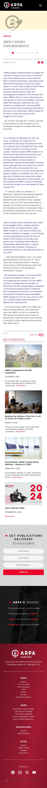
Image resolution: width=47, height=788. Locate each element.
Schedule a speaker (23, 697)
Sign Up (23, 572)
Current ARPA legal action (23, 719)
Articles (23, 731)
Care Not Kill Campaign (23, 711)
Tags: (5, 333)
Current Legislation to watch (23, 716)
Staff (23, 689)
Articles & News (23, 727)
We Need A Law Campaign (23, 709)
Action (23, 741)
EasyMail (23, 750)
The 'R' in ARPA (23, 684)
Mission (23, 682)
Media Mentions (23, 733)
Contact (23, 695)
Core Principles (23, 687)
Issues (23, 705)
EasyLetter (23, 753)
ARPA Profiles (23, 748)
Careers (23, 692)
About (24, 678)
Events (23, 745)
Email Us (34, 335)
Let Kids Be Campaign (23, 714)
